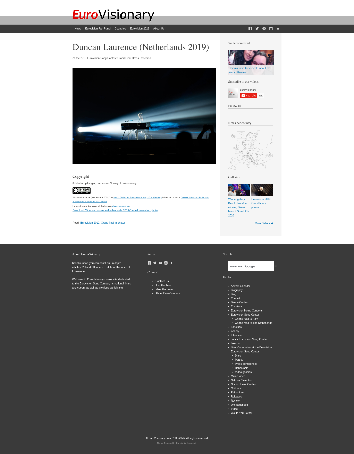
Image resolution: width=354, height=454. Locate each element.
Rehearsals (241, 367)
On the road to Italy (246, 318)
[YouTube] (264, 29)
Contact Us (162, 281)
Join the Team (163, 285)
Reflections (237, 392)
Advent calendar (240, 286)
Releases (236, 396)
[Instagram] (271, 29)
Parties (239, 359)
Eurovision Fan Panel (98, 28)
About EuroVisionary (167, 293)
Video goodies (243, 372)
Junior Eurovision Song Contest (249, 339)
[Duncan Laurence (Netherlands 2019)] (144, 163)
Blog (233, 294)
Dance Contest (239, 302)
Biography (237, 290)
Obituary (236, 388)
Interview (236, 335)
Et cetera (236, 306)
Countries (120, 28)
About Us (158, 28)
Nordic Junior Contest (243, 384)
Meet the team (164, 289)
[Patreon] (278, 29)
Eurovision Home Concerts (247, 310)
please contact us (120, 206)
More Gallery (262, 223)
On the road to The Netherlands (253, 322)
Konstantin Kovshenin (186, 443)
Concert (235, 298)
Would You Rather (241, 412)
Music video (238, 376)
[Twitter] (257, 29)
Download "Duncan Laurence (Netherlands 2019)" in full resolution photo (115, 210)
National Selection (241, 380)
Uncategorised (239, 404)
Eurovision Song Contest (245, 314)
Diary (238, 355)
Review (235, 400)
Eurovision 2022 (139, 28)
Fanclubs (236, 326)
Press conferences (246, 363)
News (78, 28)
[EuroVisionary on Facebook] (250, 29)
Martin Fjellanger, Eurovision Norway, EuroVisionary (137, 197)
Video (234, 408)
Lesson (235, 343)
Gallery (235, 331)
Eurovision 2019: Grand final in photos (103, 222)
